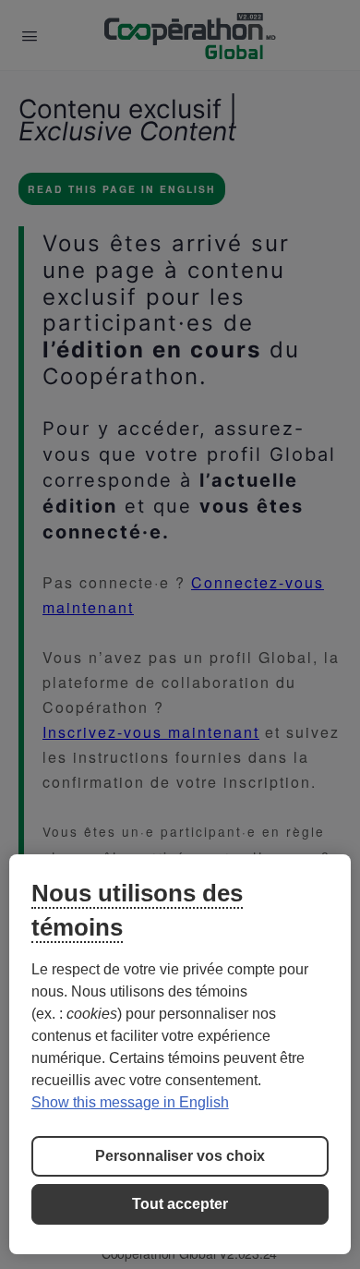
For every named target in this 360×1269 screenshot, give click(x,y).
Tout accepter (180, 1204)
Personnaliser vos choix (180, 1156)
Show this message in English (130, 1102)
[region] (180, 1054)
